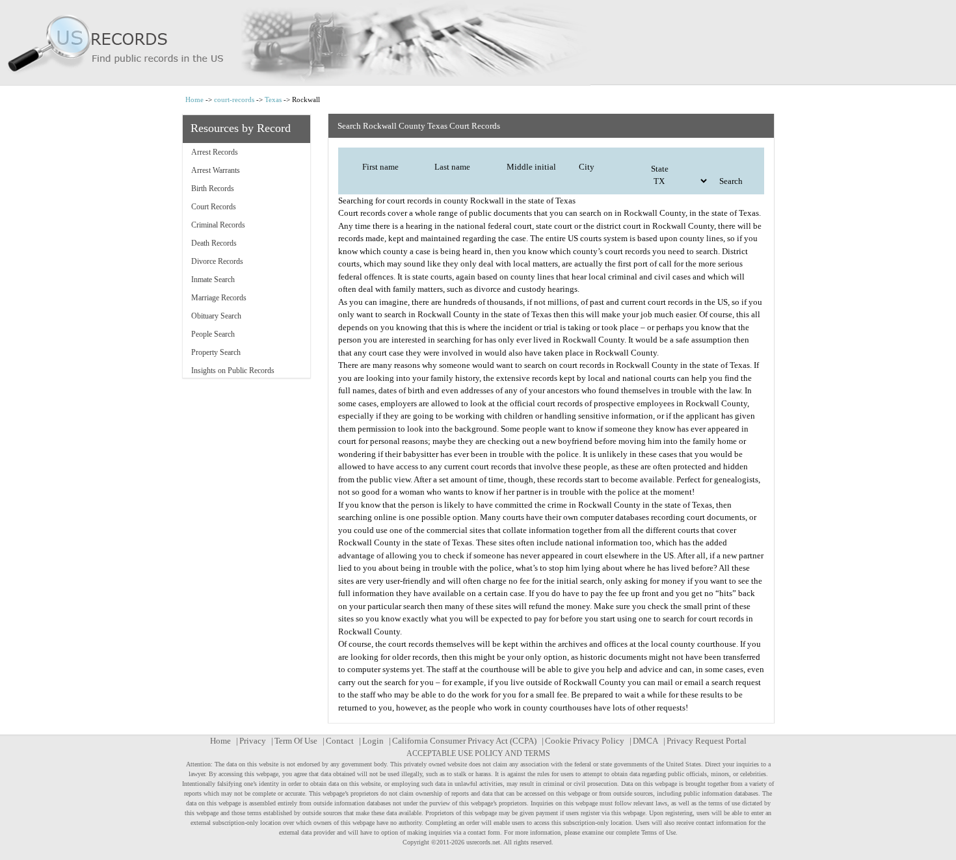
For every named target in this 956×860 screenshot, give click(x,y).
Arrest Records (214, 152)
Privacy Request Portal (707, 741)
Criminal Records (218, 224)
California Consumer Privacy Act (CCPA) (464, 741)
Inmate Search (213, 279)
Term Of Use (295, 741)
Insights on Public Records (232, 370)
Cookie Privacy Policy (584, 741)
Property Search (216, 352)
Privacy (252, 741)
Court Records (213, 206)
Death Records (214, 243)
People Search (213, 334)
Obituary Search (216, 315)
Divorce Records (217, 261)
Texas (273, 99)
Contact (340, 741)
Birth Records (212, 188)
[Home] (478, 43)
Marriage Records (218, 297)
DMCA (645, 741)
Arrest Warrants (215, 170)
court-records (234, 99)
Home (194, 99)
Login (373, 741)
